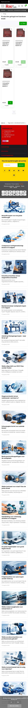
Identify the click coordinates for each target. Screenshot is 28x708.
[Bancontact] (17, 192)
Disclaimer (17, 186)
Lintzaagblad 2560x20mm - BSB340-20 (18, 44)
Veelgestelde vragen (9, 131)
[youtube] (23, 170)
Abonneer (21, 165)
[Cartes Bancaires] (21, 194)
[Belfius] (3, 194)
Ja (11, 702)
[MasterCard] (10, 192)
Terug (4, 14)
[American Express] (6, 194)
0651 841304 (7, 137)
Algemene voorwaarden (9, 186)
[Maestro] (24, 192)
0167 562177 (7, 133)
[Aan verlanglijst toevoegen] (11, 29)
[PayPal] (24, 194)
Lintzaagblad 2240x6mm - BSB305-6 (5, 85)
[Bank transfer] (3, 192)
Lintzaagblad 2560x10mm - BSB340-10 (5, 44)
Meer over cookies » (14, 706)
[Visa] (14, 192)
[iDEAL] (6, 192)
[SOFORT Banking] (21, 192)
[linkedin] (14, 175)
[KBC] (10, 194)
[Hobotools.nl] (10, 6)
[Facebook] (5, 170)
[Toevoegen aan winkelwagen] (10, 102)
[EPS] (17, 194)
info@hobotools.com (9, 135)
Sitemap (15, 187)
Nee (18, 702)
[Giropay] (14, 194)
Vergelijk (6, 65)
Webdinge (21, 184)
